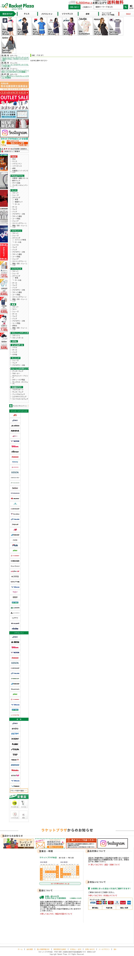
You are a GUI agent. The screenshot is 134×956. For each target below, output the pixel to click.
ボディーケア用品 (18, 379)
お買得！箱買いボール (20, 178)
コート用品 (16, 218)
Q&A (115, 949)
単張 (16, 199)
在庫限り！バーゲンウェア (20, 171)
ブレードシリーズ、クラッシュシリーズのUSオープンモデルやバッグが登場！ (16, 71)
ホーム (20, 949)
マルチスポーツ (17, 389)
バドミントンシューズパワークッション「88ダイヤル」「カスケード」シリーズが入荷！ (16, 58)
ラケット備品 (17, 216)
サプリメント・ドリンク (20, 376)
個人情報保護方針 (43, 949)
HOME (33, 55)
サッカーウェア (17, 392)
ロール (17, 204)
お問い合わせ (90, 949)
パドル (14, 347)
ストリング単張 (20, 240)
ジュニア (15, 221)
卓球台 (14, 325)
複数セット (19, 202)
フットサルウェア (18, 394)
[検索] (125, 7)
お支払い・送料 (75, 949)
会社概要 (30, 949)
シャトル (15, 245)
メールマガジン (104, 949)
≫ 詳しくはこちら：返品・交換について (104, 865)
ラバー (14, 309)
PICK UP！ (40, 55)
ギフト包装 (16, 183)
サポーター (16, 373)
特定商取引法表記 (60, 949)
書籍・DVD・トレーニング (19, 226)
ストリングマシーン (19, 223)
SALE (14, 159)
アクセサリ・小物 (18, 214)
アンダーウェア (17, 371)
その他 (14, 354)
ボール (14, 207)
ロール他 (18, 242)
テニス (14, 161)
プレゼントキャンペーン (20, 186)
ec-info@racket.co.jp (60, 883)
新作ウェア (16, 180)
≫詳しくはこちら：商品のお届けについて (56, 914)
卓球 (13, 168)
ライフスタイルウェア (20, 399)
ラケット (15, 193)
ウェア (14, 209)
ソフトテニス (17, 166)
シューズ (15, 195)
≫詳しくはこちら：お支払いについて (102, 895)
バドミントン (17, 163)
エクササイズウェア (19, 396)
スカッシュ (16, 335)
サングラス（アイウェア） (20, 382)
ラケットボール (17, 338)
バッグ (14, 211)
